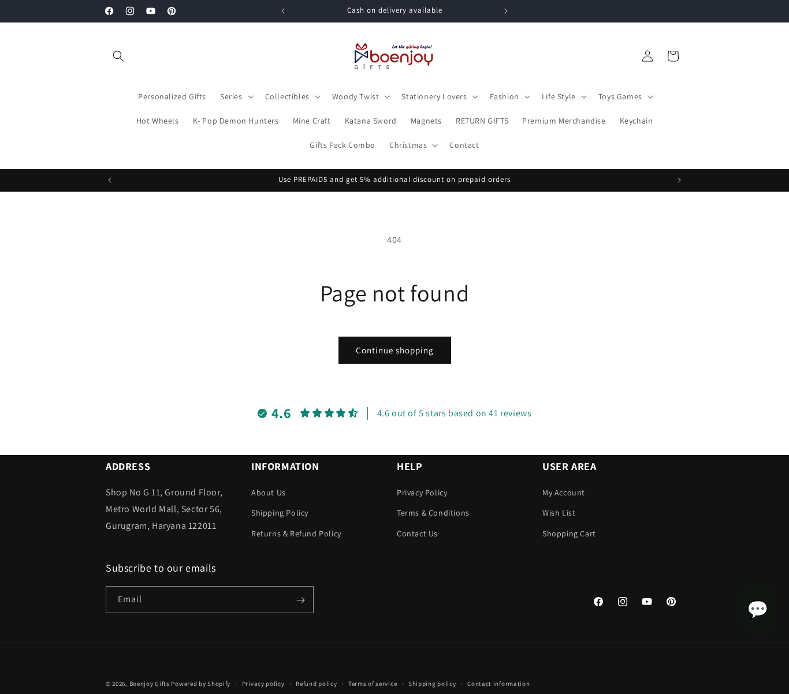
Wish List (558, 513)
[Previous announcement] (283, 11)
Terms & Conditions (433, 513)
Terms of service (372, 683)
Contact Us (417, 533)
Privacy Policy (422, 493)
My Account (563, 493)
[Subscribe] (300, 600)
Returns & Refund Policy (296, 533)
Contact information (498, 683)
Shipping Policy (279, 513)
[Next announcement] (506, 11)
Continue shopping (395, 350)
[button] (118, 56)
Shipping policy (432, 683)
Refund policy (316, 683)
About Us (268, 493)
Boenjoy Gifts (149, 684)
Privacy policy (263, 683)
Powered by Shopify (200, 684)
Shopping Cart (569, 533)
